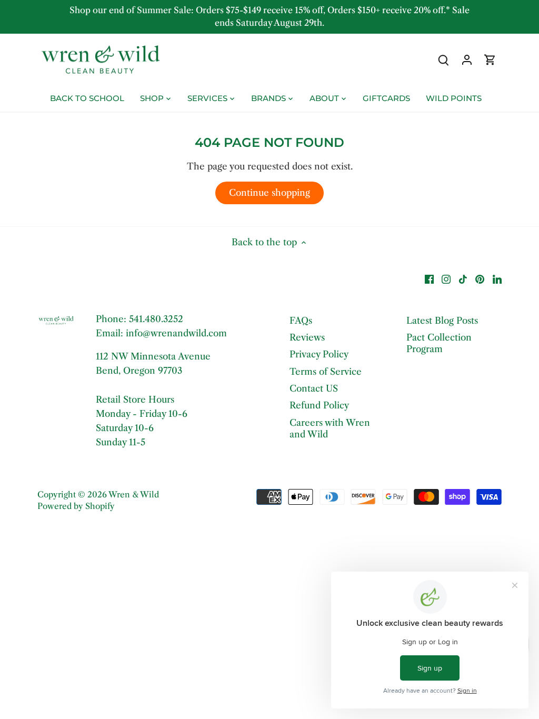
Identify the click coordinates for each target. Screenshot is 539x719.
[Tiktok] (462, 279)
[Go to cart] (490, 59)
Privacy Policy (319, 354)
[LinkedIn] (497, 279)
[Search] (443, 59)
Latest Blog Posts (442, 320)
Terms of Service (326, 371)
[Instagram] (446, 279)
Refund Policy (319, 405)
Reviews (307, 337)
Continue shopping (269, 192)
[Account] (466, 59)
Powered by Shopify (76, 506)
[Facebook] (429, 279)
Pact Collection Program (439, 343)
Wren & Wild (133, 495)
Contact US (314, 388)
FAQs (301, 320)
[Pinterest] (479, 279)
